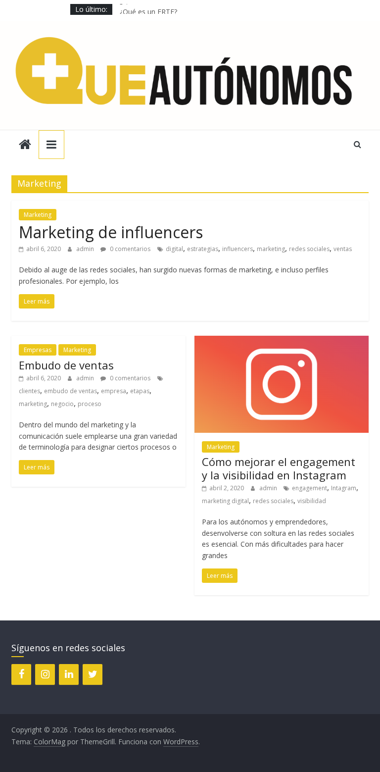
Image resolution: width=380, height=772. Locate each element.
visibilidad (311, 501)
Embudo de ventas (66, 365)
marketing (271, 249)
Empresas (37, 350)
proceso (89, 404)
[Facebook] (21, 674)
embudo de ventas (70, 391)
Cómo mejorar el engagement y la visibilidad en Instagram (278, 468)
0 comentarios (129, 249)
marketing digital (225, 501)
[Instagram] (45, 674)
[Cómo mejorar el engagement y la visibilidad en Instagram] (281, 341)
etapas (139, 391)
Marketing (37, 214)
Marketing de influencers (111, 232)
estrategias (202, 249)
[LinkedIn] (69, 674)
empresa (113, 391)
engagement (309, 488)
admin (85, 249)
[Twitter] (92, 674)
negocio (62, 404)
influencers (237, 249)
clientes (29, 391)
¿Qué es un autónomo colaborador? (177, 4)
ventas (342, 249)
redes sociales (309, 249)
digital (174, 249)
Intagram (343, 488)
